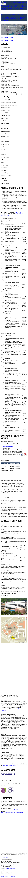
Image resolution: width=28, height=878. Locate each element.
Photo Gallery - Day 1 (7, 37)
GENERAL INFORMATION (11, 7)
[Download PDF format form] (25, 454)
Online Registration (8, 446)
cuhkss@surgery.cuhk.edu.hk (11, 809)
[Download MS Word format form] (22, 454)
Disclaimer (12, 876)
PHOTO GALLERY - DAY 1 (7, 5)
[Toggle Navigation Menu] (1, 2)
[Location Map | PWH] (14, 643)
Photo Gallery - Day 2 (7, 40)
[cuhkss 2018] (3, 2)
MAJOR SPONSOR (9, 8)
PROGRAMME (14, 2)
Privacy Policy (4, 876)
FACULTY (7, 2)
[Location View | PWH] (14, 614)
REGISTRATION (22, 2)
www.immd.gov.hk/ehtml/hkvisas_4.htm (11, 730)
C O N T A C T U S (5, 857)
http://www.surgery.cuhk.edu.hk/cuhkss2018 (12, 812)
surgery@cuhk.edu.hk (9, 868)
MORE (2, 3)
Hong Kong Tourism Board (9, 765)
